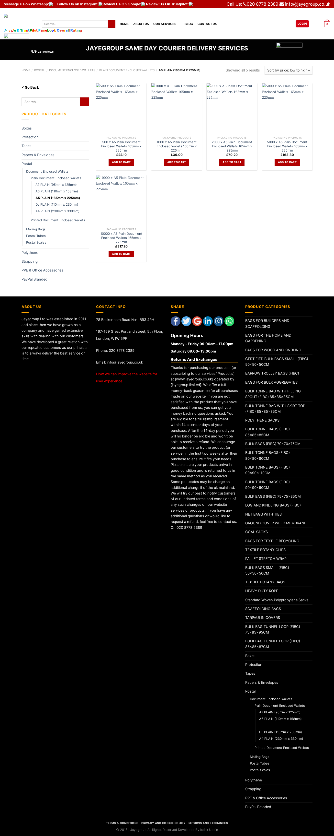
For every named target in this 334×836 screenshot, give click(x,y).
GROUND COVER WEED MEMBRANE (275, 523)
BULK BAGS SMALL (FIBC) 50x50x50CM (267, 570)
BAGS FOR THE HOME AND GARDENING (268, 338)
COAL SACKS (256, 532)
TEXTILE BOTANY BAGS (265, 582)
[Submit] (111, 24)
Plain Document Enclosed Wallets (56, 178)
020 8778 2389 (262, 4)
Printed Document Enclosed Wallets (58, 220)
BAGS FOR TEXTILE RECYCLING (272, 541)
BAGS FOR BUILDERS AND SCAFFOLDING (267, 323)
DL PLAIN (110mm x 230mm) (56, 204)
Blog (189, 23)
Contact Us (207, 23)
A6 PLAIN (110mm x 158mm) (56, 191)
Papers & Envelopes (38, 155)
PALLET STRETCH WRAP (266, 558)
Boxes (27, 128)
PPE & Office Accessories (42, 270)
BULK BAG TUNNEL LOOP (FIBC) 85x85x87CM (272, 644)
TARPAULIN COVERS (262, 617)
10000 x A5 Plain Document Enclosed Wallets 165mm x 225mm (121, 238)
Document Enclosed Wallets (47, 171)
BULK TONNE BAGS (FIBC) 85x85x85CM (267, 432)
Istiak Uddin (209, 830)
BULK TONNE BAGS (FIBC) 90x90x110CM (267, 470)
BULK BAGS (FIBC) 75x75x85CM (273, 496)
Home (124, 23)
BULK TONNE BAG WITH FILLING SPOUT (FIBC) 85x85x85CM (273, 394)
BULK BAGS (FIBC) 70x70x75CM (273, 444)
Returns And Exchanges (208, 823)
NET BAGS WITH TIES (263, 514)
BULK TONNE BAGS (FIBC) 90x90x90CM (267, 485)
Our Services (164, 23)
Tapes (27, 146)
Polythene (30, 252)
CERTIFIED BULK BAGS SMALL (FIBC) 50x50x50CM (276, 362)
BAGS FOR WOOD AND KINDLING (273, 350)
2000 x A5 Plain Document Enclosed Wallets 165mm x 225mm (232, 146)
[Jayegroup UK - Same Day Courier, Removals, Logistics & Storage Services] (19, 24)
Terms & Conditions (122, 823)
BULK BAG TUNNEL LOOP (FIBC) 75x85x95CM (272, 629)
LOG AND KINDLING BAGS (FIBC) (273, 505)
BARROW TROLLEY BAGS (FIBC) (272, 373)
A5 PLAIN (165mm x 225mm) (57, 198)
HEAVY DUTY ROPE (261, 591)
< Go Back (30, 87)
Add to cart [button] (121, 162)
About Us (141, 23)
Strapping (30, 261)
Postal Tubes (36, 236)
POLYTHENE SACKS (262, 420)
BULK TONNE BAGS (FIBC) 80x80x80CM (267, 455)
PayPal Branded (34, 279)
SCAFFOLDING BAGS (263, 609)
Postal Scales (36, 242)
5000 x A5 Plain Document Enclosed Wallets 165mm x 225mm (287, 146)
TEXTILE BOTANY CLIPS (265, 550)
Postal (27, 164)
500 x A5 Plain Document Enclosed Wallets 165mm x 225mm (121, 146)
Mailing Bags (35, 229)
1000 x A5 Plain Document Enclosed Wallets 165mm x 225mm (176, 146)
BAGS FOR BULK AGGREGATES (271, 382)
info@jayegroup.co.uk (307, 4)
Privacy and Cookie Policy (163, 823)
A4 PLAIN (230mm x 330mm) (57, 211)
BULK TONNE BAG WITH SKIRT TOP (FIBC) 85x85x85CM (275, 409)
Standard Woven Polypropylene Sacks (277, 600)
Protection (30, 137)
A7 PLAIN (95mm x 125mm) (56, 185)
